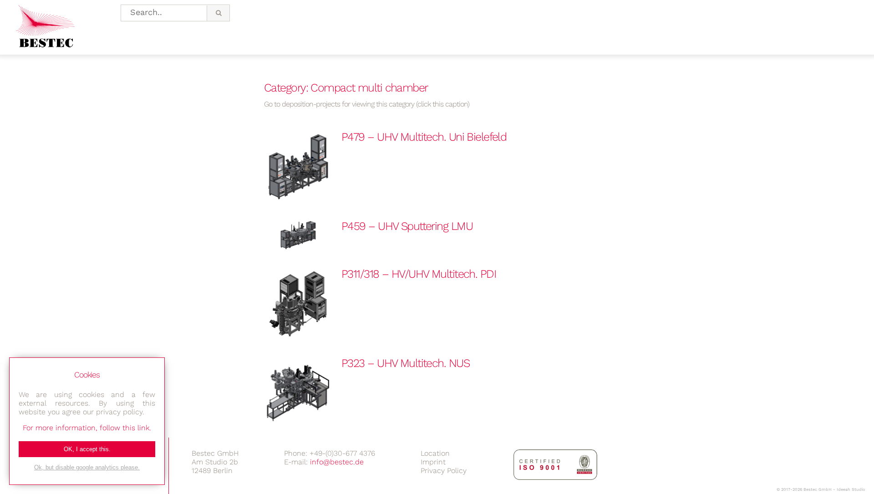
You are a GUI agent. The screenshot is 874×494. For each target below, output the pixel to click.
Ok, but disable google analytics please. (87, 467)
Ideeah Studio (851, 489)
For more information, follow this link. (87, 427)
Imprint (433, 462)
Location (435, 453)
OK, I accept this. (87, 449)
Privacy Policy (444, 470)
